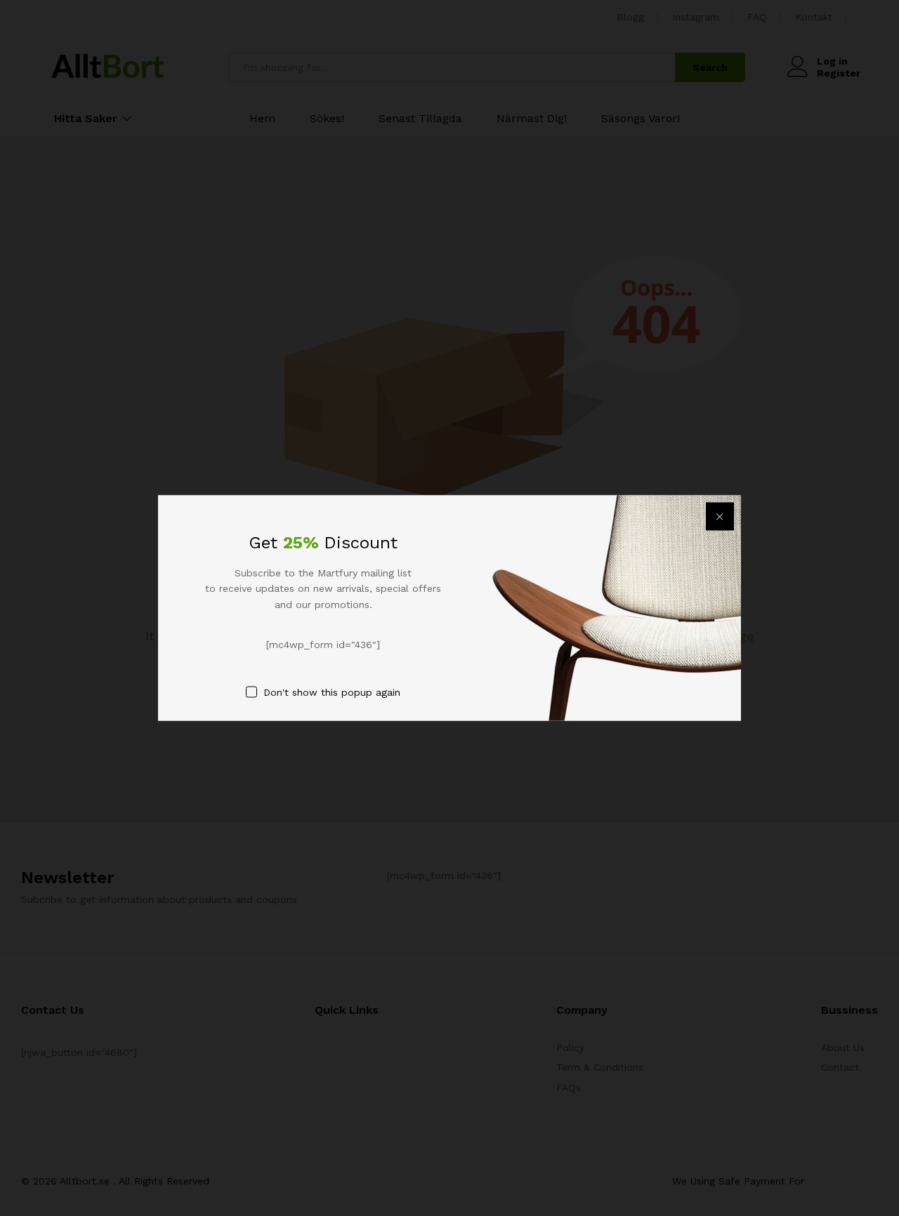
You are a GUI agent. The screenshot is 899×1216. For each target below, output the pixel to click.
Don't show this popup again (331, 691)
